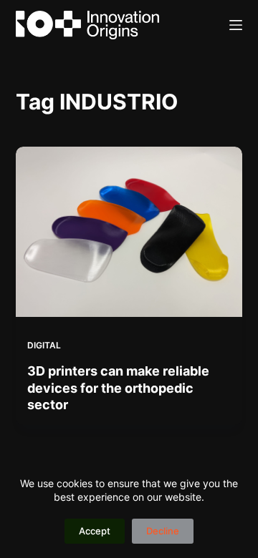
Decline (162, 531)
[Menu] (235, 25)
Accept (94, 531)
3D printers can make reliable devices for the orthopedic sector (118, 387)
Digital (44, 345)
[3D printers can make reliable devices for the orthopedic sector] (129, 232)
